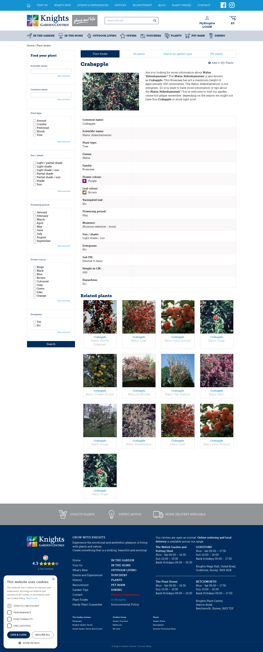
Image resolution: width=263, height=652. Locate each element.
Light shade (44, 166)
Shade (41, 181)
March (41, 219)
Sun (39, 184)
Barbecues (117, 625)
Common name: (39, 89)
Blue (39, 274)
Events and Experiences (87, 575)
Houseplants (158, 625)
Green (40, 288)
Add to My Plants (222, 62)
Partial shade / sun (48, 177)
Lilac (40, 292)
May (39, 226)
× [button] (53, 579)
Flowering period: (40, 205)
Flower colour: (38, 260)
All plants (139, 53)
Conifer (42, 124)
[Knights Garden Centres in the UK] (62, 20)
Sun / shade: (37, 155)
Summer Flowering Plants (164, 629)
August (41, 237)
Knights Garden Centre (82, 625)
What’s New (80, 570)
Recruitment (80, 585)
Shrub (41, 131)
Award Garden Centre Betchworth (87, 629)
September (44, 241)
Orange (41, 295)
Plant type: (36, 113)
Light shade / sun (48, 170)
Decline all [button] (42, 634)
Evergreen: (36, 314)
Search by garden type (178, 53)
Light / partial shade (49, 163)
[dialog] (30, 611)
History (77, 580)
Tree (39, 135)
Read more (32, 598)
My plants (216, 53)
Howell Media (144, 646)
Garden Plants (159, 621)
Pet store (116, 629)
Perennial (43, 128)
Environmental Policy (125, 604)
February (42, 216)
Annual (41, 120)
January (42, 212)
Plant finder (100, 53)
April (40, 223)
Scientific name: (39, 66)
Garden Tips (80, 589)
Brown (41, 278)
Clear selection (63, 76)
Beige (40, 267)
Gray (40, 285)
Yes (39, 322)
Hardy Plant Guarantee (87, 604)
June (40, 230)
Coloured (42, 281)
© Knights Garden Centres (124, 646)
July (39, 234)
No (39, 325)
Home (76, 560)
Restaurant (77, 621)
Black (40, 270)
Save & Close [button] (18, 634)
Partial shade (45, 173)
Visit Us (77, 565)
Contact (77, 594)
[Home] (28, 5)
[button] (30, 643)
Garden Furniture (120, 621)
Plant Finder (80, 599)
